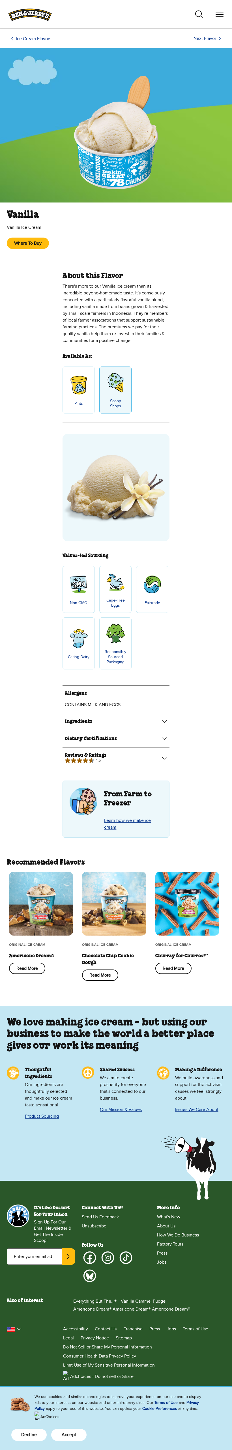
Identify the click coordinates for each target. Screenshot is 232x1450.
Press (162, 1253)
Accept (69, 1435)
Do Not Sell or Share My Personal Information (107, 1347)
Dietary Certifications (91, 738)
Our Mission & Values (121, 1109)
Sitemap (124, 1338)
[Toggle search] (199, 14)
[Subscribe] (68, 1256)
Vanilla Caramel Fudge (143, 1301)
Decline (29, 1435)
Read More (27, 968)
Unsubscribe (94, 1226)
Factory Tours (170, 1244)
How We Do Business (178, 1235)
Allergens (76, 693)
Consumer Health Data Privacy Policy (99, 1356)
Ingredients (78, 721)
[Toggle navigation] (219, 14)
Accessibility (75, 1329)
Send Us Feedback (100, 1217)
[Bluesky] (90, 1276)
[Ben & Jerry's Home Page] (30, 14)
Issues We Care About (196, 1109)
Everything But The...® (95, 1301)
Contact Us (106, 1329)
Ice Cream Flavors (33, 39)
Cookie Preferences (159, 1408)
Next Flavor (205, 38)
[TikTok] (126, 1258)
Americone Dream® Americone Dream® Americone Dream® (131, 1309)
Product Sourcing (42, 1116)
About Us (166, 1226)
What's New (168, 1217)
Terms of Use (195, 1329)
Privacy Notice (95, 1338)
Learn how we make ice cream (127, 824)
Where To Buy (28, 243)
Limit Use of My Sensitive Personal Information (109, 1365)
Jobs (161, 1262)
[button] (14, 1329)
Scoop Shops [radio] (115, 403)
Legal (68, 1338)
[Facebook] (90, 1258)
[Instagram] (108, 1258)
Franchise (133, 1329)
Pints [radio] (78, 403)
